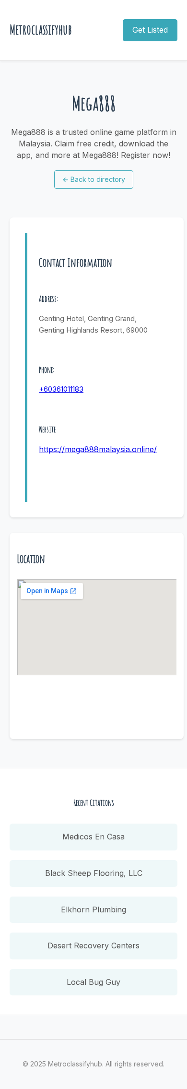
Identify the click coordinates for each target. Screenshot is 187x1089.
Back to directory (93, 179)
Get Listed (150, 30)
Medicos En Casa (93, 836)
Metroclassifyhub (41, 29)
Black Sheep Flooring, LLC (93, 873)
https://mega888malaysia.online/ (98, 449)
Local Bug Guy (93, 982)
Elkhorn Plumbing (93, 909)
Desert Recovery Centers (93, 945)
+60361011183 (61, 389)
